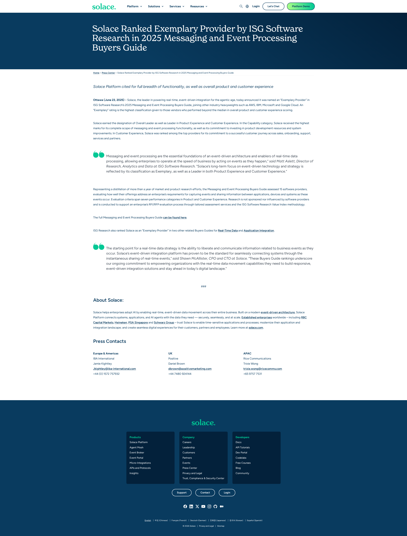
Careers (187, 442)
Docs (238, 442)
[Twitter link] (197, 507)
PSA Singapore (138, 322)
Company (189, 437)
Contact (205, 492)
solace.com (256, 327)
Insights (134, 473)
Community (242, 473)
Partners (187, 457)
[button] (140, 5)
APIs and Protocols (140, 467)
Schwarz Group (164, 322)
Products (135, 437)
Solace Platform (139, 442)
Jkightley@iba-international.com (114, 368)
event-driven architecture (278, 312)
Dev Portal (241, 452)
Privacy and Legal (192, 473)
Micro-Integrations (140, 462)
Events (186, 462)
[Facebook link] (185, 507)
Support (181, 492)
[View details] (104, 6)
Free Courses (243, 462)
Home (96, 72)
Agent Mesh (136, 447)
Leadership (189, 447)
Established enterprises (256, 317)
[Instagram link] (209, 507)
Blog (238, 467)
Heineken (121, 322)
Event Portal (136, 457)
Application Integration (259, 230)
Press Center (108, 72)
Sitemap (220, 526)
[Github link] (216, 507)
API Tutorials (243, 447)
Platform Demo (301, 6)
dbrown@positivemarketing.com (190, 368)
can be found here (174, 217)
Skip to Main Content (16, 3)
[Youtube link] (203, 507)
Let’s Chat (273, 6)
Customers (189, 452)
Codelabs (241, 457)
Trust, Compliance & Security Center (203, 478)
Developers (242, 437)
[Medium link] (222, 507)
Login (256, 6)
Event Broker (137, 452)
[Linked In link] (191, 507)
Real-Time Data (228, 230)
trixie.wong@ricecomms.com (262, 368)
